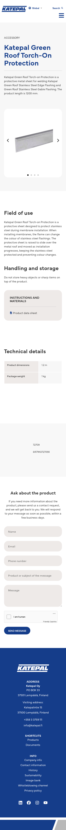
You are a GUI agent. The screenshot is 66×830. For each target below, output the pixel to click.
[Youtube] (46, 803)
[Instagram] (37, 803)
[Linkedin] (20, 803)
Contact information (33, 765)
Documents (33, 745)
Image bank (33, 780)
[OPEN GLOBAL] (41, 8)
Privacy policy (33, 790)
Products (33, 739)
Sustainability (33, 775)
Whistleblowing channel (33, 785)
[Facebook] (29, 803)
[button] (8, 140)
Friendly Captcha (50, 622)
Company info (33, 760)
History (33, 770)
